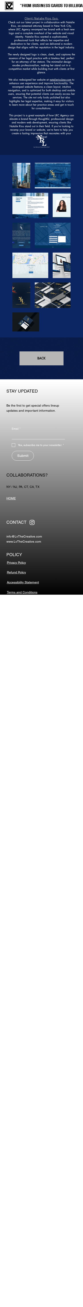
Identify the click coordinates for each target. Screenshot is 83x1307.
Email (16, 428)
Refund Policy (16, 572)
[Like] (32, 522)
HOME (11, 498)
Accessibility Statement (23, 582)
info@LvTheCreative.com (24, 536)
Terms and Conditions (22, 592)
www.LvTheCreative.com (23, 541)
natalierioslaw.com (60, 80)
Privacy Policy (16, 562)
